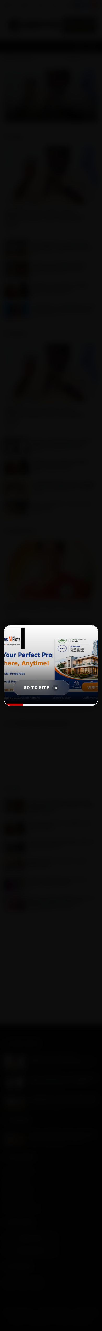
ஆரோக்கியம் (73, 5)
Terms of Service (54, 1313)
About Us (30, 1238)
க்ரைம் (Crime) (16, 1180)
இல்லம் (8, 5)
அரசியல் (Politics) (18, 1171)
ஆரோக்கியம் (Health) (21, 1208)
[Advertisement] (51, 972)
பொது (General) (17, 1199)
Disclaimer (86, 1313)
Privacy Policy (18, 1313)
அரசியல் (24, 5)
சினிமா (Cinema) (18, 1189)
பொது (54, 5)
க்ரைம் (40, 5)
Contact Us (30, 1251)
